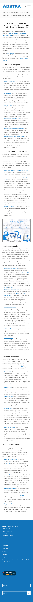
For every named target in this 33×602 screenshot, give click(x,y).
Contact (4, 554)
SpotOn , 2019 (13, 204)
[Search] (24, 6)
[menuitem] (24, 6)
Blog (3, 557)
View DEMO (5, 548)
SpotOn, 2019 (8, 189)
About (4, 551)
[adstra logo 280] (13, 6)
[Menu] (28, 6)
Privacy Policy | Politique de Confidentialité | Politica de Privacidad (16, 561)
